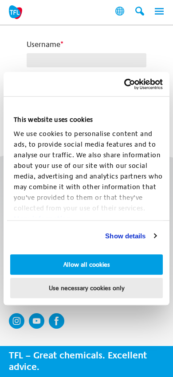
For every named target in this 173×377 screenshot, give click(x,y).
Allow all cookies (86, 264)
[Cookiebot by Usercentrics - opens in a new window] (124, 84)
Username (43, 44)
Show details (125, 236)
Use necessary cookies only (87, 288)
